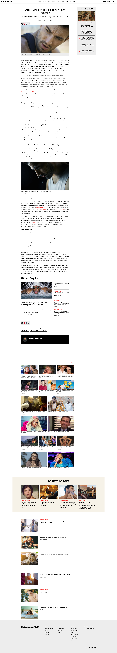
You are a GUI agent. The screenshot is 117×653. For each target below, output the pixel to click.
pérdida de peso (59, 209)
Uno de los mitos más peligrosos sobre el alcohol (53, 537)
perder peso (25, 330)
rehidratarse (44, 209)
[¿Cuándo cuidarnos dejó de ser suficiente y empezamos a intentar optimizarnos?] (29, 525)
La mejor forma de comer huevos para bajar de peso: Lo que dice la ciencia (61, 312)
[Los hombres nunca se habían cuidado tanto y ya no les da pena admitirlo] (68, 492)
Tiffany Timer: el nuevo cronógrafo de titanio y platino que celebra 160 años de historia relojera (87, 32)
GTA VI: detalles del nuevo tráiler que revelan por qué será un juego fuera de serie (87, 39)
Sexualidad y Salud (45, 7)
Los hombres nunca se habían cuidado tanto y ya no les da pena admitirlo (68, 504)
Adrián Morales (49, 20)
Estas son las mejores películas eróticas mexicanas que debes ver (29, 504)
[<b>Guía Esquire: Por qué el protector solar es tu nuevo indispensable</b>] (29, 595)
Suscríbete (106, 1)
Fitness (53, 1)
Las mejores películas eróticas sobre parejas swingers (48, 503)
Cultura (41, 536)
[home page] (7, 1)
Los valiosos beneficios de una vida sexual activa (53, 607)
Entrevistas (68, 1)
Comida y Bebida (60, 1)
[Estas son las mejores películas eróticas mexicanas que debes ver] (30, 492)
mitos (44, 330)
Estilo (39, 1)
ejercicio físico (24, 91)
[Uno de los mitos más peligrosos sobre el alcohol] (29, 542)
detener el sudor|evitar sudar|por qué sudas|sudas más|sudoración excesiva (42, 328)
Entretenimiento (46, 1)
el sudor (58, 60)
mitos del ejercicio (36, 330)
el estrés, (32, 91)
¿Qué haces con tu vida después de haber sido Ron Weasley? (87, 45)
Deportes (75, 1)
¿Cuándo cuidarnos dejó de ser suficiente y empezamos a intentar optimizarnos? (55, 521)
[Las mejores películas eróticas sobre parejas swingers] (49, 492)
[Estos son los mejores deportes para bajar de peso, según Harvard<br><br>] (36, 290)
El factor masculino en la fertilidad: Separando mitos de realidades (55, 575)
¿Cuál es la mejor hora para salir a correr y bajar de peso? (61, 285)
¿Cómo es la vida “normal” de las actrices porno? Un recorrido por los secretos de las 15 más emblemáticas (87, 505)
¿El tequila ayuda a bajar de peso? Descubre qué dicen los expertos (61, 294)
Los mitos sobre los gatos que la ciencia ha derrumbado (55, 554)
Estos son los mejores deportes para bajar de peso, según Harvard (34, 304)
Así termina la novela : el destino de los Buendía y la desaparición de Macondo (87, 24)
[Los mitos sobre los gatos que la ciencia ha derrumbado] (29, 558)
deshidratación (40, 207)
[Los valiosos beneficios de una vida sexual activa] (29, 612)
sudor (34, 222)
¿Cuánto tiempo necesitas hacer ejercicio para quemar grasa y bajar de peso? (61, 303)
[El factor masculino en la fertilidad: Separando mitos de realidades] (29, 579)
